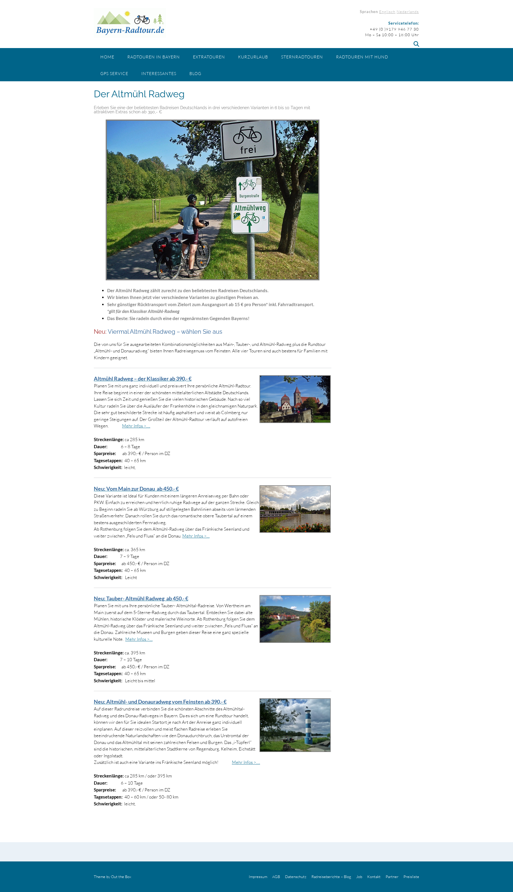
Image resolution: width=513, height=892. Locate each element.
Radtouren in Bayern (153, 56)
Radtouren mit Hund (362, 56)
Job (359, 877)
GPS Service (114, 73)
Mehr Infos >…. (136, 426)
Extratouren (209, 56)
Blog (195, 73)
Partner (392, 877)
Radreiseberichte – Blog (331, 877)
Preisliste (411, 877)
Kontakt (374, 877)
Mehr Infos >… (196, 536)
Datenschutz (295, 877)
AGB (276, 877)
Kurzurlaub (253, 56)
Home (107, 56)
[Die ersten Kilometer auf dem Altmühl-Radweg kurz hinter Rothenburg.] (212, 200)
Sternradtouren (302, 56)
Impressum (258, 877)
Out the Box (121, 876)
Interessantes (158, 73)
